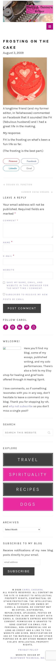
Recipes (28, 489)
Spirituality (28, 474)
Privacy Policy (28, 650)
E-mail (7, 256)
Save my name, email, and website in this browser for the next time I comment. (28, 285)
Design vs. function (19, 184)
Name (6, 242)
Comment (10, 220)
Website (8, 270)
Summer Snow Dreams (35, 192)
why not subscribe (21, 406)
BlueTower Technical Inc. (28, 658)
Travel (28, 459)
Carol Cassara (32, 590)
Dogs (28, 504)
